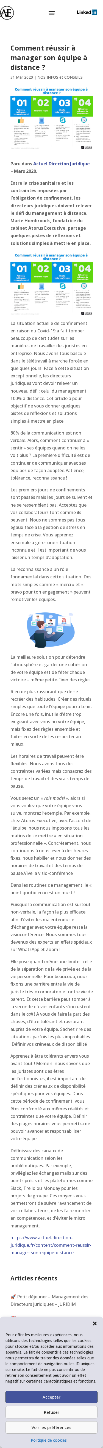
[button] (95, 1323)
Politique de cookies (49, 1440)
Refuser (51, 1412)
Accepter (51, 1397)
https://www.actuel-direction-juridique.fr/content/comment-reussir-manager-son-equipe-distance (50, 1245)
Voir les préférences (51, 1427)
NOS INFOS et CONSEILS (60, 77)
